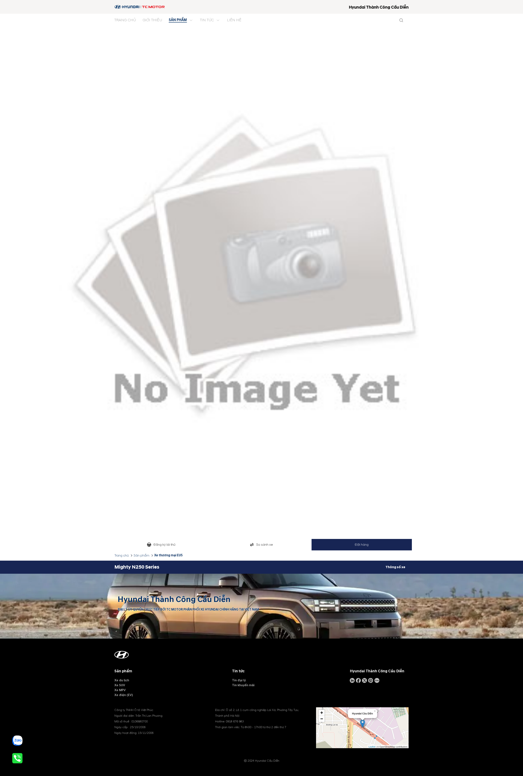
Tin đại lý (239, 680)
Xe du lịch (121, 680)
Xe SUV (119, 685)
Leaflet (372, 746)
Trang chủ (121, 555)
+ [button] (321, 712)
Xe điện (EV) (123, 695)
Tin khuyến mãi (243, 685)
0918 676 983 (235, 721)
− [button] (321, 718)
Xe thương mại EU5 (168, 555)
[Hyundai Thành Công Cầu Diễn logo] (139, 7)
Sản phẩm (141, 555)
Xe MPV (120, 690)
